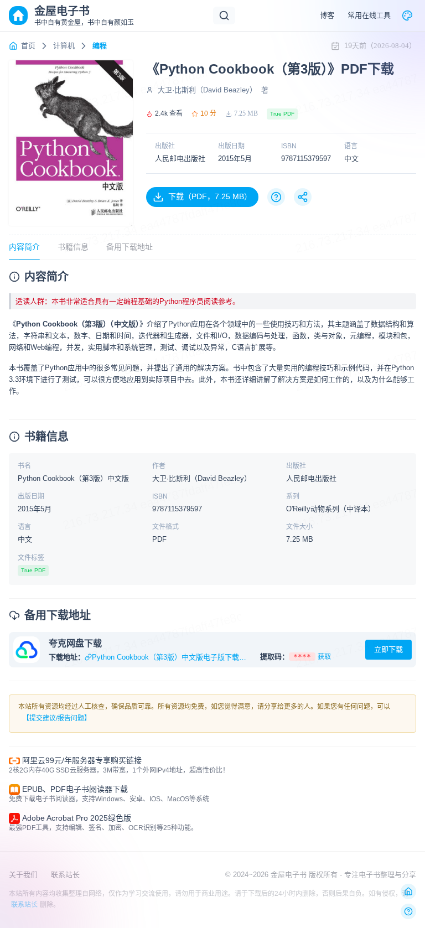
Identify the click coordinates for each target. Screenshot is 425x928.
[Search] (224, 15)
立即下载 (388, 649)
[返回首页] (408, 891)
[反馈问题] (408, 911)
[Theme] (407, 15)
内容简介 (24, 246)
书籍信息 (73, 246)
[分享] (303, 197)
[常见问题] (276, 197)
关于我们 (23, 874)
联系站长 (65, 874)
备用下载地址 (129, 246)
